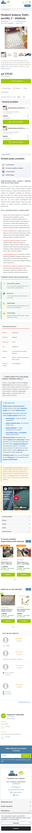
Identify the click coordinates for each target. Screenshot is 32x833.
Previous (27, 541)
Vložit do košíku (17, 122)
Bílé (24, 97)
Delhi (21, 23)
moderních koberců (12, 415)
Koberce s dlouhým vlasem (13, 423)
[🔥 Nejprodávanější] (8, 552)
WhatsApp (10, 457)
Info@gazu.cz (17, 787)
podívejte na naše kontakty (10, 459)
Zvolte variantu (17, 81)
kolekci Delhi (24, 202)
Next (30, 541)
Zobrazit (8, 574)
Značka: (4, 92)
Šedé (19, 97)
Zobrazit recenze (10, 718)
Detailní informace (5, 68)
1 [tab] (14, 579)
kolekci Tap (11, 439)
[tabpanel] (8, 560)
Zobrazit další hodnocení (24, 702)
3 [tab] (17, 579)
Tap (6, 561)
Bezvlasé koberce (10, 418)
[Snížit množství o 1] (28, 118)
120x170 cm (20, 450)
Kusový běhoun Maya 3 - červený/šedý (16, 432)
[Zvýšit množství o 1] (28, 116)
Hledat (27, 5)
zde (17, 819)
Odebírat (26, 756)
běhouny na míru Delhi (12, 225)
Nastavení (16, 823)
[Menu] (30, 2)
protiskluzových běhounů (20, 444)
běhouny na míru (20, 410)
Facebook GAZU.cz (17, 792)
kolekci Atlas (20, 439)
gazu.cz (17, 795)
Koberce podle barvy (11, 428)
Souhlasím (16, 828)
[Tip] (8, 600)
